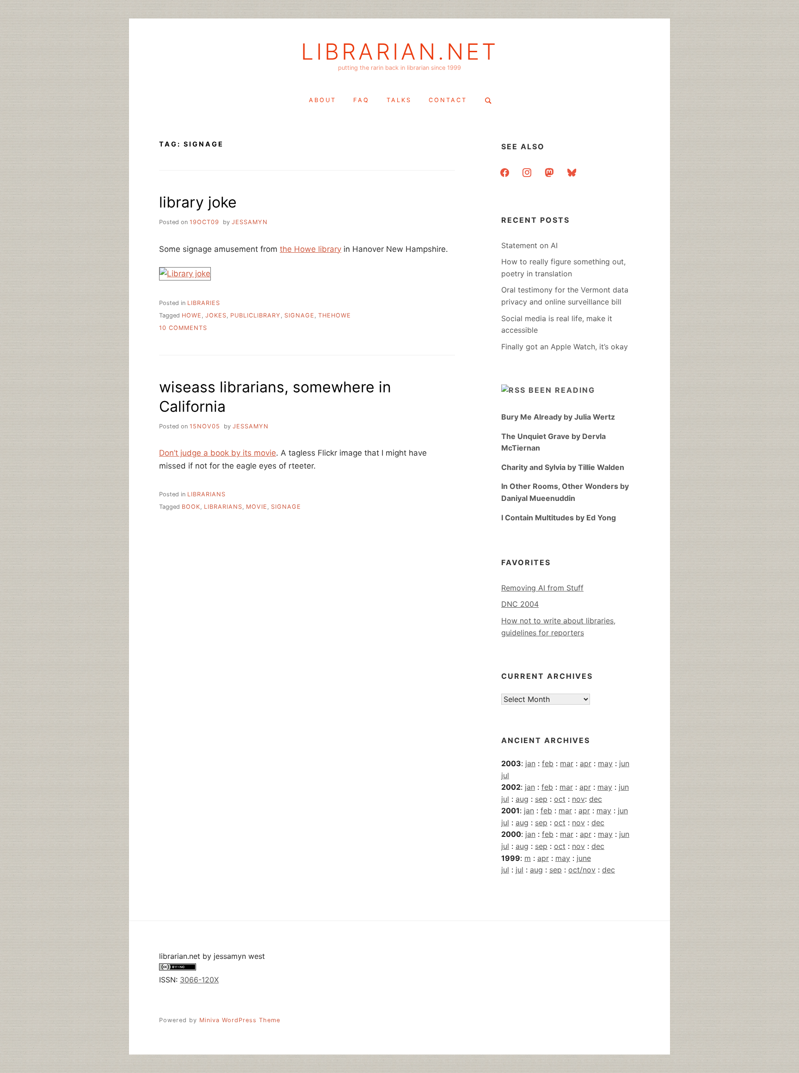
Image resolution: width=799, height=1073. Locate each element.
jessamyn (250, 222)
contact (448, 100)
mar (566, 763)
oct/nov (582, 869)
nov (578, 799)
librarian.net (399, 52)
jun (624, 763)
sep (541, 799)
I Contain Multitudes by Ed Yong (558, 517)
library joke (198, 202)
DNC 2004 (520, 604)
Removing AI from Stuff (542, 587)
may (605, 763)
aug (522, 799)
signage (299, 315)
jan (530, 763)
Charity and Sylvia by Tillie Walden (562, 467)
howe (192, 315)
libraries (203, 302)
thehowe (334, 315)
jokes (216, 315)
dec (595, 799)
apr (585, 763)
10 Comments (183, 327)
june (584, 858)
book (191, 506)
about (322, 100)
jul (505, 775)
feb (547, 763)
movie (256, 506)
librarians (206, 494)
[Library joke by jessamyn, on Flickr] (185, 273)
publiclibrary (255, 315)
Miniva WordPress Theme (239, 1020)
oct (559, 799)
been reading (562, 390)
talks (399, 100)
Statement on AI (529, 245)
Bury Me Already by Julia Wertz (558, 416)
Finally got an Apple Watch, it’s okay (564, 346)
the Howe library (310, 249)
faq (361, 100)
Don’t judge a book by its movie (217, 452)
